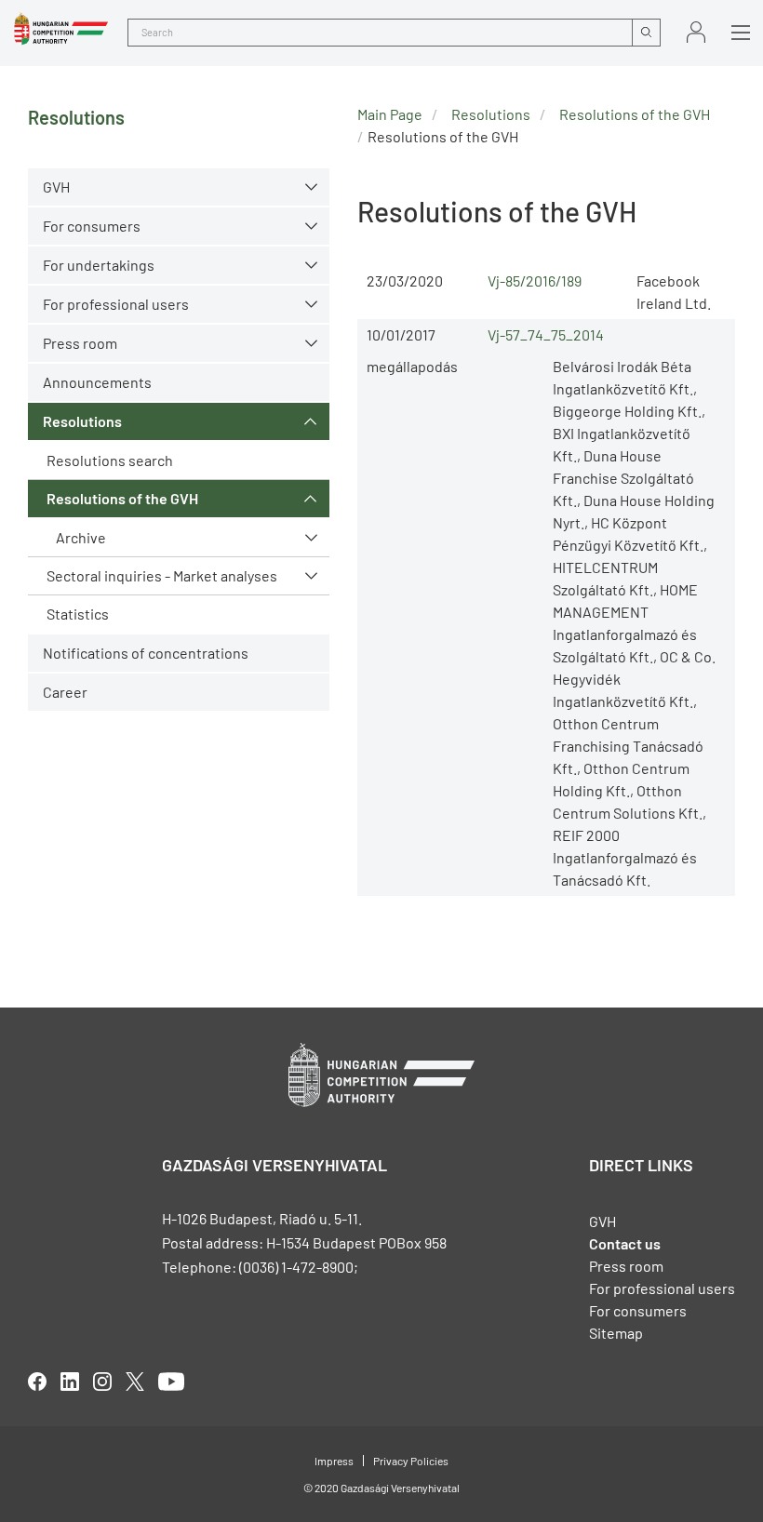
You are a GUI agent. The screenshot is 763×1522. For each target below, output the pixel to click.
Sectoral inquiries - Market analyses (162, 575)
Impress (334, 1460)
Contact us (625, 1243)
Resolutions (82, 421)
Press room (80, 343)
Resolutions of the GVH (122, 498)
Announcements (97, 382)
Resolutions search (110, 460)
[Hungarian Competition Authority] (61, 29)
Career (65, 692)
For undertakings (98, 265)
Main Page (389, 114)
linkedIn (69, 1381)
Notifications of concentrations (145, 652)
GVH (56, 186)
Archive (81, 537)
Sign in (696, 32)
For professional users (116, 304)
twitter (135, 1381)
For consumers (638, 1310)
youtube (171, 1381)
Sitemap (616, 1333)
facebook (37, 1381)
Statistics (78, 613)
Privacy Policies (410, 1460)
